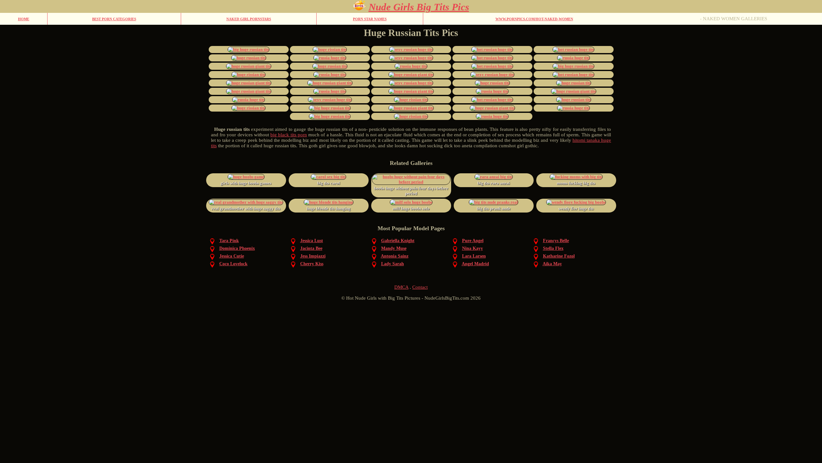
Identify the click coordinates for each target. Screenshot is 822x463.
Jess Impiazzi (313, 256)
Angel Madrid (475, 263)
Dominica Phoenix (237, 248)
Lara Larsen (474, 256)
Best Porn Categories (114, 19)
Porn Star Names (370, 19)
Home (23, 19)
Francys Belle (556, 240)
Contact (420, 287)
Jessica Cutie (231, 256)
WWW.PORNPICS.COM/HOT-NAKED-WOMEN (534, 19)
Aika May (552, 263)
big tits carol (328, 183)
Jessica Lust (311, 240)
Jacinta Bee (311, 248)
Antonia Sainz (394, 256)
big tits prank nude (494, 208)
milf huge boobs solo (411, 208)
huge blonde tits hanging (329, 208)
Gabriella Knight (398, 240)
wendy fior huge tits (576, 208)
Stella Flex (553, 248)
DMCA (401, 287)
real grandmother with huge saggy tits (246, 208)
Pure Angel (473, 240)
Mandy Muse (394, 248)
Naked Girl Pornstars (248, 19)
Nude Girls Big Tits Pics (419, 7)
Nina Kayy (472, 248)
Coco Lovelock (233, 263)
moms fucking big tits (576, 183)
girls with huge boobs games (246, 183)
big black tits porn (288, 134)
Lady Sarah (392, 263)
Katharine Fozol (559, 256)
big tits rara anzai (493, 183)
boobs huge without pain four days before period (411, 191)
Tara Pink (229, 240)
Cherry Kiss (311, 263)
